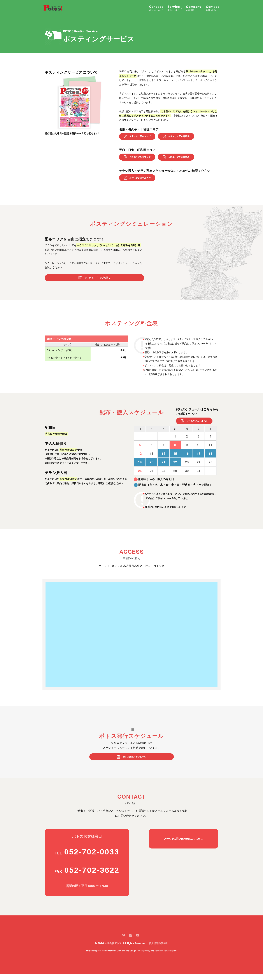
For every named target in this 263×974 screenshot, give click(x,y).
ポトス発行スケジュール (134, 756)
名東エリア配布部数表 (178, 136)
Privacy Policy (143, 951)
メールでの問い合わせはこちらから (183, 838)
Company (193, 8)
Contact (212, 8)
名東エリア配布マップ (140, 136)
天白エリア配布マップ (140, 156)
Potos (55, 8)
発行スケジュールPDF (140, 177)
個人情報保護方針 (158, 943)
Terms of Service (163, 951)
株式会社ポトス (113, 943)
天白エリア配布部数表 (178, 156)
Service (174, 8)
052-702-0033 (91, 852)
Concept (156, 8)
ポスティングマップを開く (97, 277)
